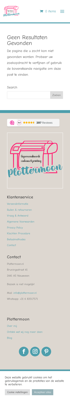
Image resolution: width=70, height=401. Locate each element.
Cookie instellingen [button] (17, 392)
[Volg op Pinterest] (46, 351)
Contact (11, 245)
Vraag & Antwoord (17, 215)
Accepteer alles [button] (42, 392)
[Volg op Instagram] (35, 351)
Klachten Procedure (18, 233)
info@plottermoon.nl (25, 293)
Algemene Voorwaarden (20, 221)
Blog (9, 338)
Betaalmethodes (16, 239)
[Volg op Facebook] (24, 351)
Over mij (12, 326)
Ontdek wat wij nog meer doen (25, 332)
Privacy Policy (15, 227)
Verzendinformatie (17, 204)
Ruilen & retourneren (19, 210)
